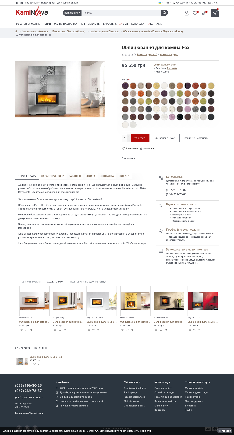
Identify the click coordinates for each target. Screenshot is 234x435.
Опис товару (27, 176)
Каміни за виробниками (35, 31)
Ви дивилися (23, 348)
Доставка (107, 176)
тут (96, 430)
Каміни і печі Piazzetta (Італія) (68, 31)
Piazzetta (172, 68)
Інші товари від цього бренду (88, 281)
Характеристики (52, 176)
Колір (125, 79)
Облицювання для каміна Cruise (135, 322)
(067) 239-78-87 (28, 391)
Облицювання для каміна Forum (169, 322)
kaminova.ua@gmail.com (29, 413)
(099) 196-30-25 (28, 386)
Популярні (40, 348)
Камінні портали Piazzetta (104, 31)
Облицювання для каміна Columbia (101, 322)
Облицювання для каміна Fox (45, 357)
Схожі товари (55, 281)
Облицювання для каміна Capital (34, 322)
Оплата (90, 176)
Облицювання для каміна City (68, 322)
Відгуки (124, 176)
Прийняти (224, 431)
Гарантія (75, 176)
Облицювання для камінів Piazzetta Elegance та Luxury (153, 31)
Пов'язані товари (30, 281)
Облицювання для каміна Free (203, 322)
